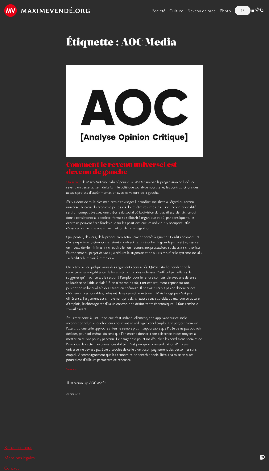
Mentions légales (19, 457)
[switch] (252, 10)
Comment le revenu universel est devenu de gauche (121, 168)
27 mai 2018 (73, 394)
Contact (11, 468)
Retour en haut (18, 447)
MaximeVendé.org (55, 10)
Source (71, 368)
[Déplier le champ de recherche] (243, 10)
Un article (73, 181)
